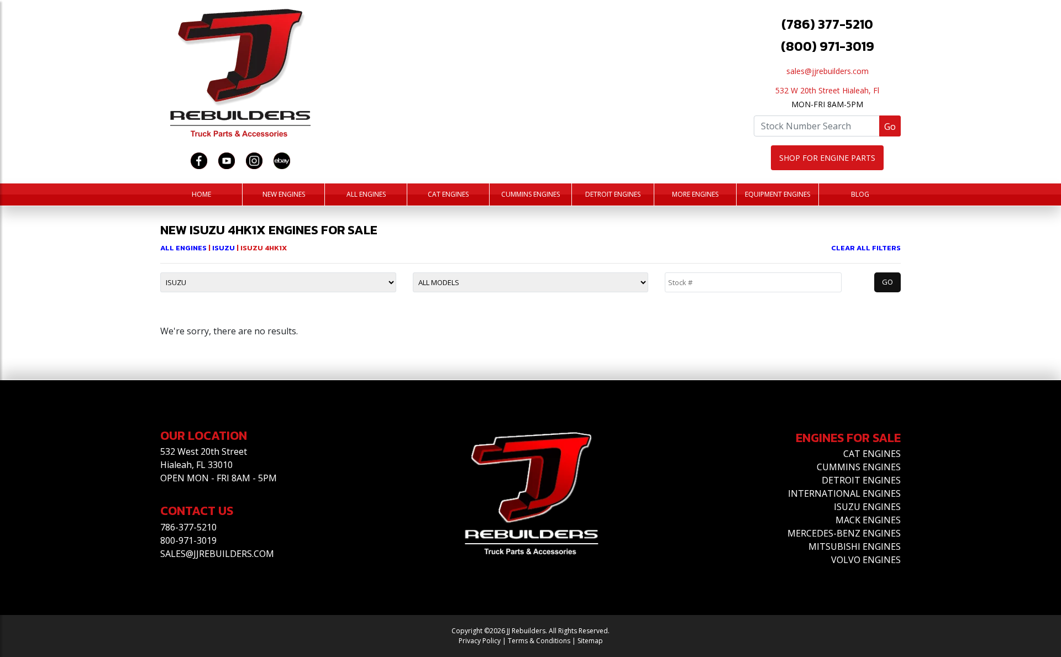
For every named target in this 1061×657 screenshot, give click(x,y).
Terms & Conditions (539, 640)
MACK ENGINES (868, 520)
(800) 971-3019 (827, 46)
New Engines (283, 194)
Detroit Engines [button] (612, 194)
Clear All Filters (866, 248)
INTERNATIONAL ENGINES (844, 493)
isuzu (224, 248)
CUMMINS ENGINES (859, 467)
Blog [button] (860, 194)
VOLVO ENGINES (866, 560)
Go (890, 126)
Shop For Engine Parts (827, 158)
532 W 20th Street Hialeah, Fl (827, 90)
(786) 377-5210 (827, 24)
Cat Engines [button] (448, 194)
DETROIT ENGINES (861, 480)
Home (201, 194)
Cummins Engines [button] (530, 194)
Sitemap (590, 640)
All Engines (366, 194)
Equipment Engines (777, 194)
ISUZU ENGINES (867, 507)
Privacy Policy (480, 640)
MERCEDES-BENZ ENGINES (844, 533)
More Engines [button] (695, 194)
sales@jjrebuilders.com (827, 71)
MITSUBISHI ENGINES (854, 546)
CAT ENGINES (872, 454)
